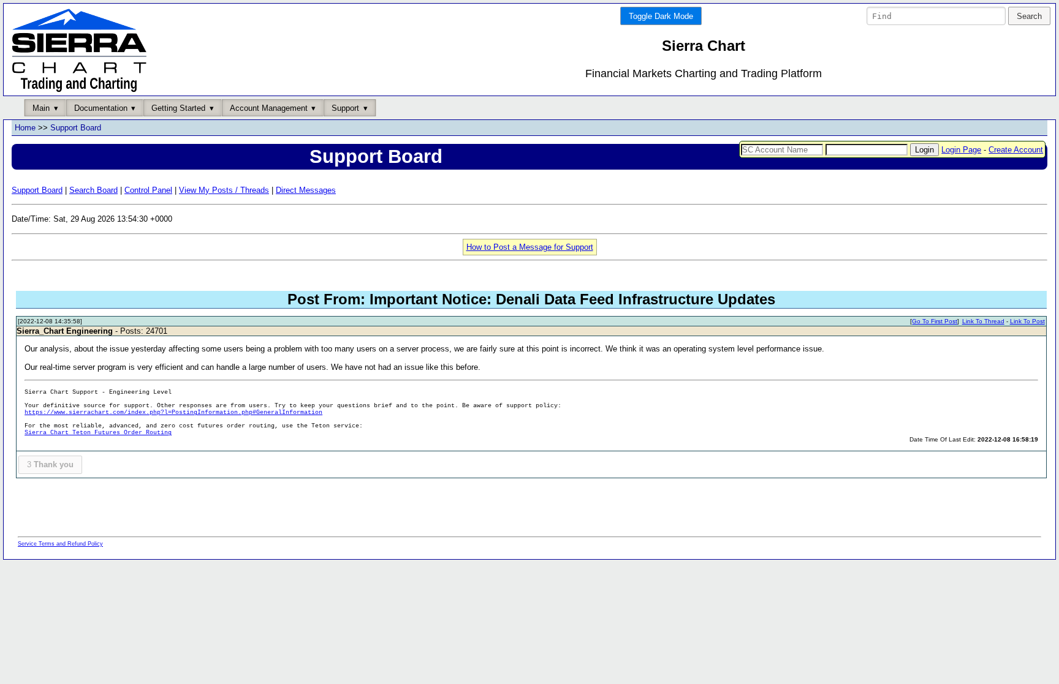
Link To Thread (983, 321)
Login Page (961, 149)
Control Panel (148, 190)
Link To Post (1027, 321)
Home (25, 127)
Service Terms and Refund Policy (60, 544)
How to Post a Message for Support (529, 247)
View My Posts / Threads (224, 190)
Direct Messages (306, 190)
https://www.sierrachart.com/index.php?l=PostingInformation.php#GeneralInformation (173, 412)
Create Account (1016, 149)
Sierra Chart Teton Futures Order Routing (98, 432)
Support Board (75, 127)
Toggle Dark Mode (661, 16)
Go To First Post (934, 321)
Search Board (93, 190)
